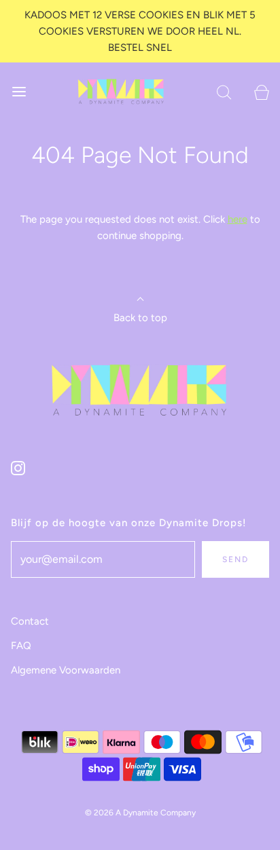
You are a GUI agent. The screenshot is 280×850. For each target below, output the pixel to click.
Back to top (140, 318)
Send (235, 559)
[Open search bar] (224, 91)
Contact (30, 621)
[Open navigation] (18, 91)
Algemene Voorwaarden (65, 670)
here (237, 219)
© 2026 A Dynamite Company (140, 812)
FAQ (21, 646)
